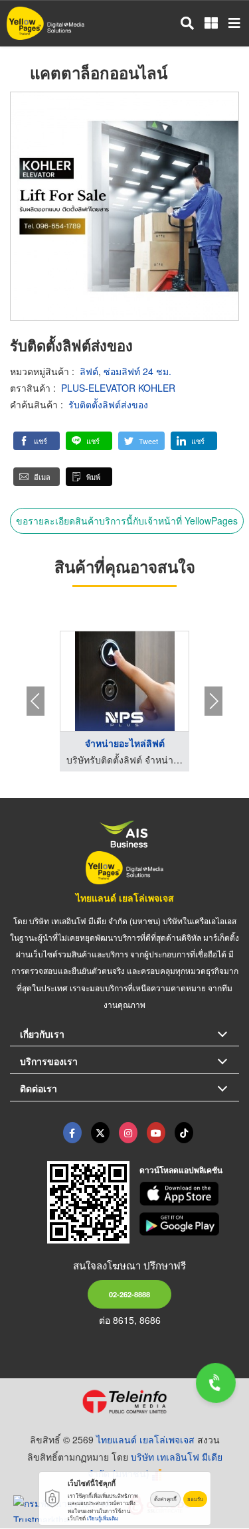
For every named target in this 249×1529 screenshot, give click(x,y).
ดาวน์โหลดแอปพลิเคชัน (180, 1170)
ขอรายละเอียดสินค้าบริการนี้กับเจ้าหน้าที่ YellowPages (127, 520)
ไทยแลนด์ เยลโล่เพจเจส (125, 897)
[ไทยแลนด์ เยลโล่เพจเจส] (100, 1132)
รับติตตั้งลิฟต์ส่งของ (108, 404)
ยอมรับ (195, 1498)
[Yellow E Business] (72, 1132)
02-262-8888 (129, 1294)
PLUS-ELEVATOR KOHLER (118, 387)
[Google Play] (189, 1224)
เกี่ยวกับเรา (42, 1033)
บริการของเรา (49, 1061)
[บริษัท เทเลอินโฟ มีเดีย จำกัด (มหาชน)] (124, 1401)
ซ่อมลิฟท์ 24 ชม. (137, 371)
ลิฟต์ (89, 371)
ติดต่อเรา (38, 1088)
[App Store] (189, 1194)
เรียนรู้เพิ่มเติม (102, 1518)
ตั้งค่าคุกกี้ (165, 1498)
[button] (36, 441)
